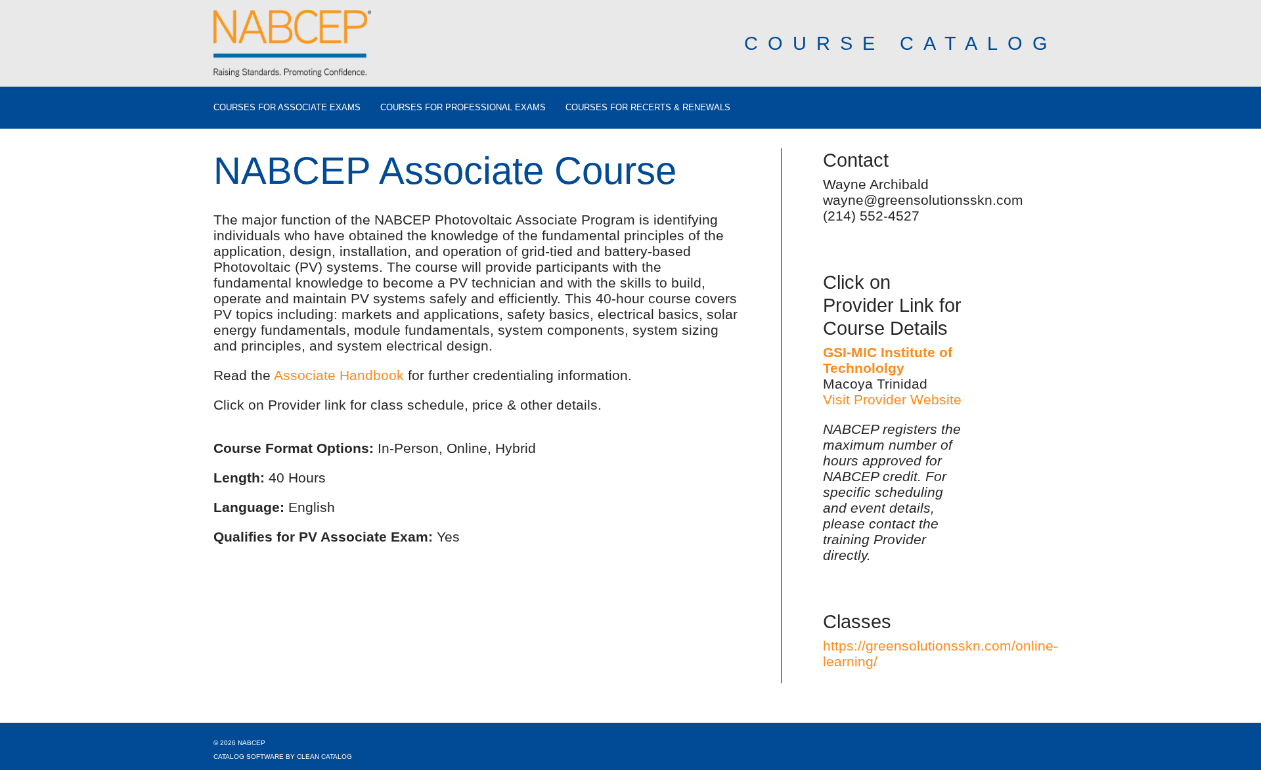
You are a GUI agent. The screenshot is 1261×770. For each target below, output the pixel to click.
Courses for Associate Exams (287, 107)
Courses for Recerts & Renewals (647, 107)
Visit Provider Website (892, 399)
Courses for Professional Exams (463, 107)
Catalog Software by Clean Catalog (282, 756)
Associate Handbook (339, 375)
